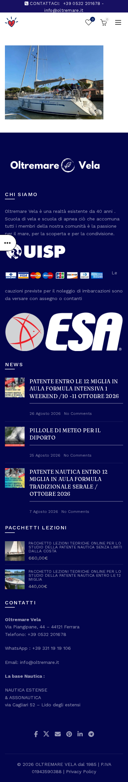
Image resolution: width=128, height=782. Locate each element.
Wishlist (93, 19)
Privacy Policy (81, 771)
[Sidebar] (8, 243)
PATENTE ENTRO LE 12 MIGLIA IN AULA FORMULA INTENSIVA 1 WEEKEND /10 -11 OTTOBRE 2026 (74, 388)
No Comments (78, 413)
